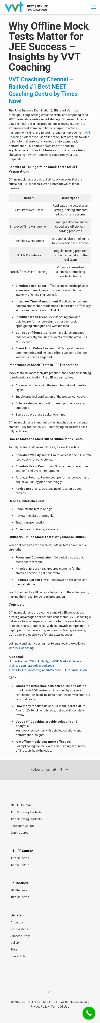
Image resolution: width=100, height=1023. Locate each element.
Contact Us (17, 956)
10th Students (19, 897)
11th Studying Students (26, 812)
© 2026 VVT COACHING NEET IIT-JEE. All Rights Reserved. (49, 1002)
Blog (13, 949)
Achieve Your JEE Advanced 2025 (31, 665)
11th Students (19, 858)
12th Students (19, 865)
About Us (16, 922)
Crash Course (19, 832)
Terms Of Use (60, 1006)
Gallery (15, 942)
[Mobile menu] (94, 7)
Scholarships (19, 929)
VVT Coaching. (24, 648)
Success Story (20, 936)
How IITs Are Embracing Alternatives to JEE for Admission (48, 670)
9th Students (18, 890)
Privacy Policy (40, 1006)
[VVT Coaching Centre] (26, 7)
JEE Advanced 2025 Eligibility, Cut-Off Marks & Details (45, 661)
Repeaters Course (22, 826)
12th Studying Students (26, 819)
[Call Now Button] (89, 1013)
